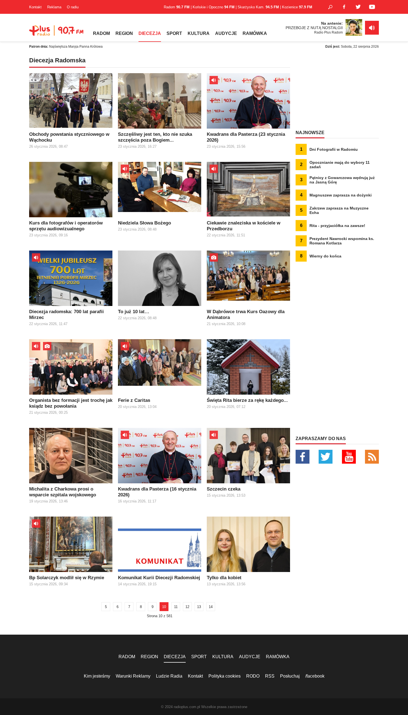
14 (211, 607)
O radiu (73, 7)
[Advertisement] (337, 91)
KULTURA (199, 33)
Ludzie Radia (169, 676)
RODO (253, 676)
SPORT (174, 33)
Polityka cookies (224, 676)
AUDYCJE (226, 33)
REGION (124, 33)
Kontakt (35, 7)
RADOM (101, 33)
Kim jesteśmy (97, 676)
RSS (269, 676)
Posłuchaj (290, 676)
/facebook (314, 676)
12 (187, 607)
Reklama (54, 7)
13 (199, 607)
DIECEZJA (149, 33)
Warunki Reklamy (133, 676)
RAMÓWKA (255, 33)
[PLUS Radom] (57, 33)
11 (176, 607)
